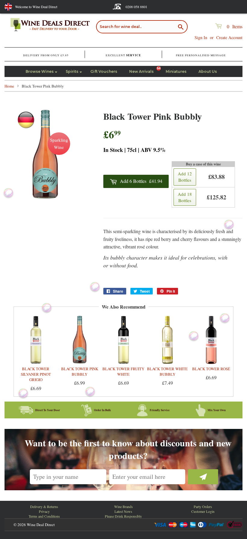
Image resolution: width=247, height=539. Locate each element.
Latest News (123, 511)
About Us (208, 71)
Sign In (201, 37)
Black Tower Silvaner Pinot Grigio (36, 374)
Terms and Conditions (44, 516)
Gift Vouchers (103, 71)
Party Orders (203, 506)
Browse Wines (40, 71)
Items (234, 26)
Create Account (229, 37)
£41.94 (141, 181)
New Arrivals (141, 71)
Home (9, 86)
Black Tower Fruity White (123, 371)
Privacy (44, 511)
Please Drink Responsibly (123, 516)
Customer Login (202, 511)
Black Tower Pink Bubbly (79, 371)
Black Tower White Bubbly (167, 371)
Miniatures (176, 71)
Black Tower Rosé (211, 368)
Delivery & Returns (44, 506)
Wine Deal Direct (41, 524)
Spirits (72, 71)
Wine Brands (123, 506)
